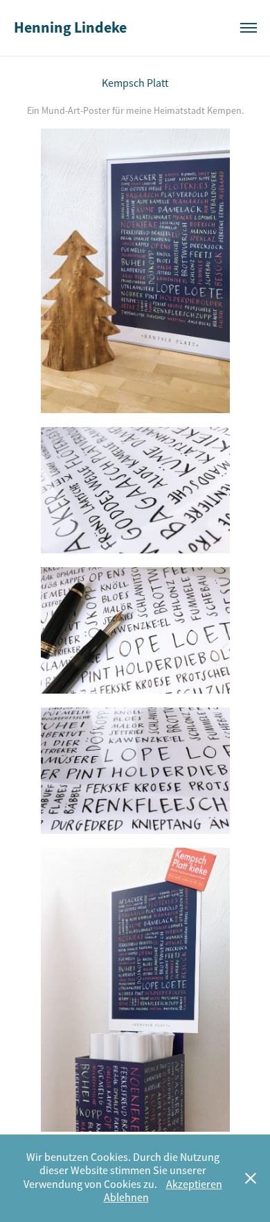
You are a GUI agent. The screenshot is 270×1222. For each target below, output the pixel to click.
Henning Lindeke (70, 27)
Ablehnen (126, 1198)
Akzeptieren (194, 1184)
